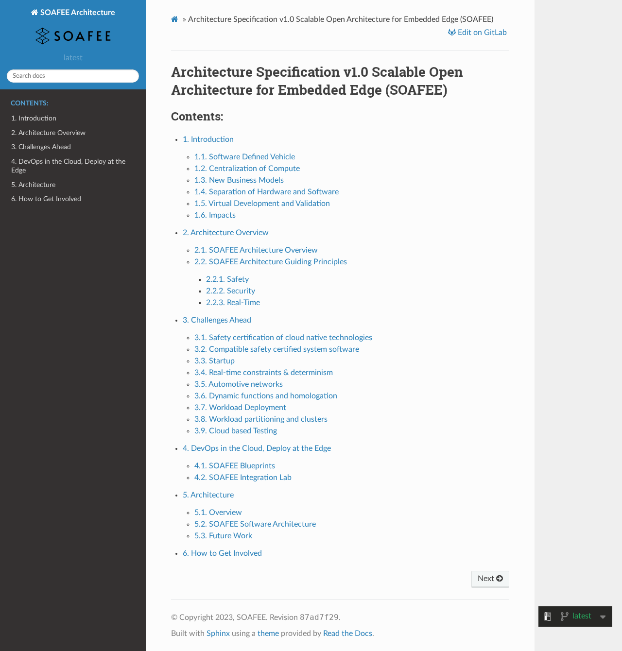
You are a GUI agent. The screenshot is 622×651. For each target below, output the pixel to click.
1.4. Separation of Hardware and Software (266, 192)
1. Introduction (33, 118)
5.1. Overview (218, 512)
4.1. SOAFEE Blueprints (234, 466)
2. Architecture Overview (48, 133)
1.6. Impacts (215, 215)
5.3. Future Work (223, 536)
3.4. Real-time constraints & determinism (263, 373)
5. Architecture (33, 184)
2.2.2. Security (230, 291)
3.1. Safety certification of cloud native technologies (283, 338)
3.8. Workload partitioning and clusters (261, 419)
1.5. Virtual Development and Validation (262, 203)
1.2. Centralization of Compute (247, 168)
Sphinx (218, 633)
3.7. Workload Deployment (240, 407)
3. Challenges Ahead (41, 147)
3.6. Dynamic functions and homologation (265, 396)
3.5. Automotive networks (238, 384)
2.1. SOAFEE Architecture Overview (256, 250)
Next (487, 578)
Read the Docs (347, 633)
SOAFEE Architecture (76, 13)
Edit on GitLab (481, 32)
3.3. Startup (214, 361)
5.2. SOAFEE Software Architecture (255, 524)
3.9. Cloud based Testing (235, 431)
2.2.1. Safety (227, 279)
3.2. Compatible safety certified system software (276, 349)
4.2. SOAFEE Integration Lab (243, 477)
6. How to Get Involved (46, 199)
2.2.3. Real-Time (233, 303)
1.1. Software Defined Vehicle (244, 157)
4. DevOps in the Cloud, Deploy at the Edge (68, 166)
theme (268, 633)
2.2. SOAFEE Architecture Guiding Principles (270, 262)
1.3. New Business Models (239, 180)
